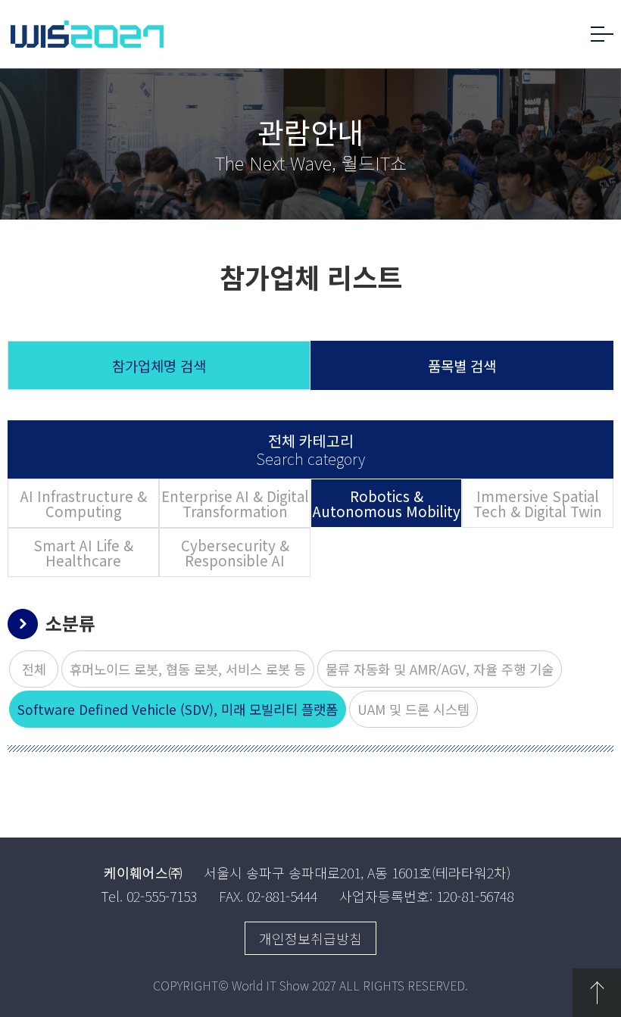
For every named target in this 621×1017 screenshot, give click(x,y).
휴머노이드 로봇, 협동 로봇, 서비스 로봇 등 (188, 669)
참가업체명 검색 (159, 365)
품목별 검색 (462, 365)
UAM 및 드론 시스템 (413, 709)
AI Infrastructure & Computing (83, 503)
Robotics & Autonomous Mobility (386, 503)
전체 (34, 669)
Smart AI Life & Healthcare (83, 552)
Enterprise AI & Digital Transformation (235, 503)
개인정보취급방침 (310, 938)
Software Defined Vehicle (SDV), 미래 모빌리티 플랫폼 (177, 709)
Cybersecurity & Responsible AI (235, 552)
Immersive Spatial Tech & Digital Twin (537, 503)
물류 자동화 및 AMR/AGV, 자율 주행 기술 (440, 669)
